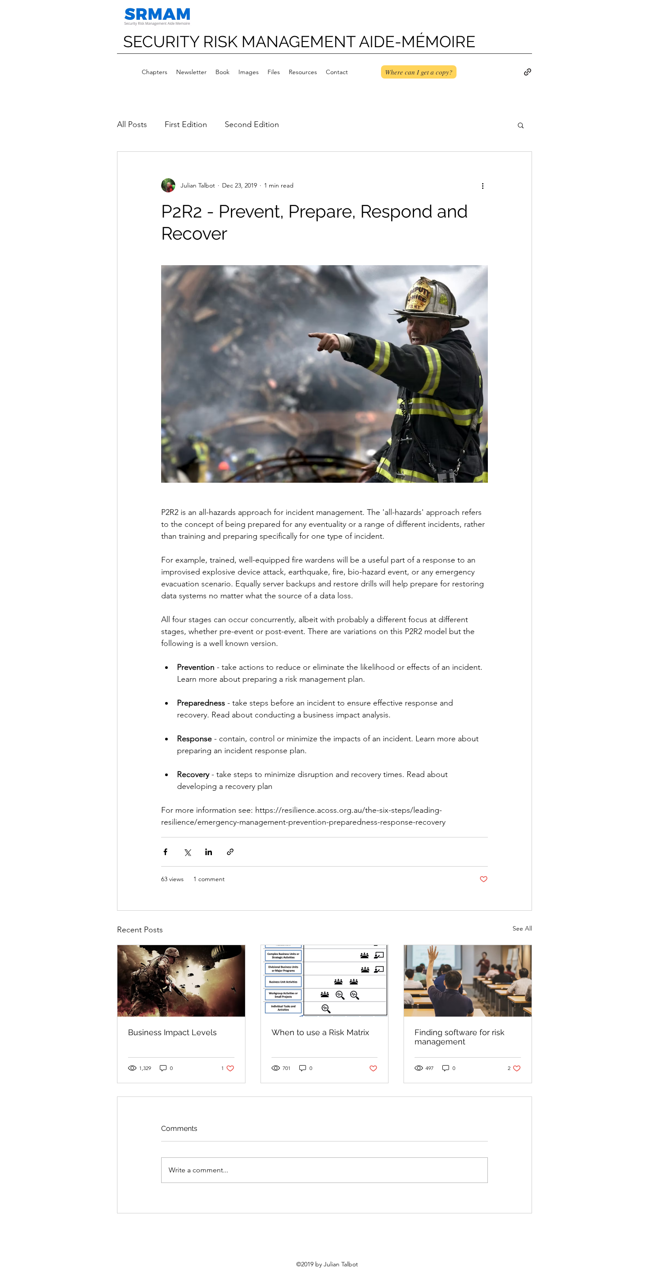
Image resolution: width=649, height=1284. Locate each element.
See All (522, 928)
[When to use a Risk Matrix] (325, 981)
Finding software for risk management (460, 1037)
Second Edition (252, 124)
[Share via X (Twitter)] (187, 852)
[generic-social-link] (527, 72)
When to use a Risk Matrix (320, 1032)
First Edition (186, 124)
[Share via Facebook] (165, 852)
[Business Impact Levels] (181, 981)
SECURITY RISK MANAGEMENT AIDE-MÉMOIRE (299, 41)
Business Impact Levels (172, 1032)
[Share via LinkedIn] (208, 852)
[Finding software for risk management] (468, 981)
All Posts (132, 124)
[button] (521, 124)
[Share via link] (230, 852)
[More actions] (482, 185)
